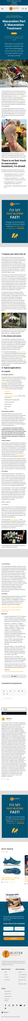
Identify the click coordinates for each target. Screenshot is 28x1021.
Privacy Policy (7, 991)
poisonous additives (20, 454)
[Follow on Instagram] (13, 1005)
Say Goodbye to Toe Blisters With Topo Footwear (10, 878)
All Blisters (14, 33)
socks (18, 178)
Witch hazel (7, 391)
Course (20, 972)
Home (8, 15)
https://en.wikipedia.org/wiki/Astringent (14, 671)
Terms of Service (6, 999)
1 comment (14, 39)
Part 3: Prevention (15, 519)
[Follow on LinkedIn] (5, 1008)
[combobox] (13, 934)
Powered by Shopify (16, 1016)
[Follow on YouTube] (21, 1005)
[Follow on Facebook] (5, 1005)
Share (15, 676)
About (6, 974)
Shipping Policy (8, 996)
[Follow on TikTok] (25, 1005)
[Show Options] (23, 934)
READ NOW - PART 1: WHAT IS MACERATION (12, 607)
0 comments (12, 882)
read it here (19, 96)
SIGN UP (14, 939)
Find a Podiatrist (22, 974)
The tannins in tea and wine (11, 396)
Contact (6, 977)
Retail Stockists (22, 984)
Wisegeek (4, 382)
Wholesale (7, 979)
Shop (5, 972)
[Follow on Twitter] (9, 1005)
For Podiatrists (22, 977)
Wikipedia (3, 388)
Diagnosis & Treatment (15, 15)
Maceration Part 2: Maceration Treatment (14, 17)
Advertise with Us (22, 980)
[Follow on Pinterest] (17, 1005)
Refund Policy (7, 994)
